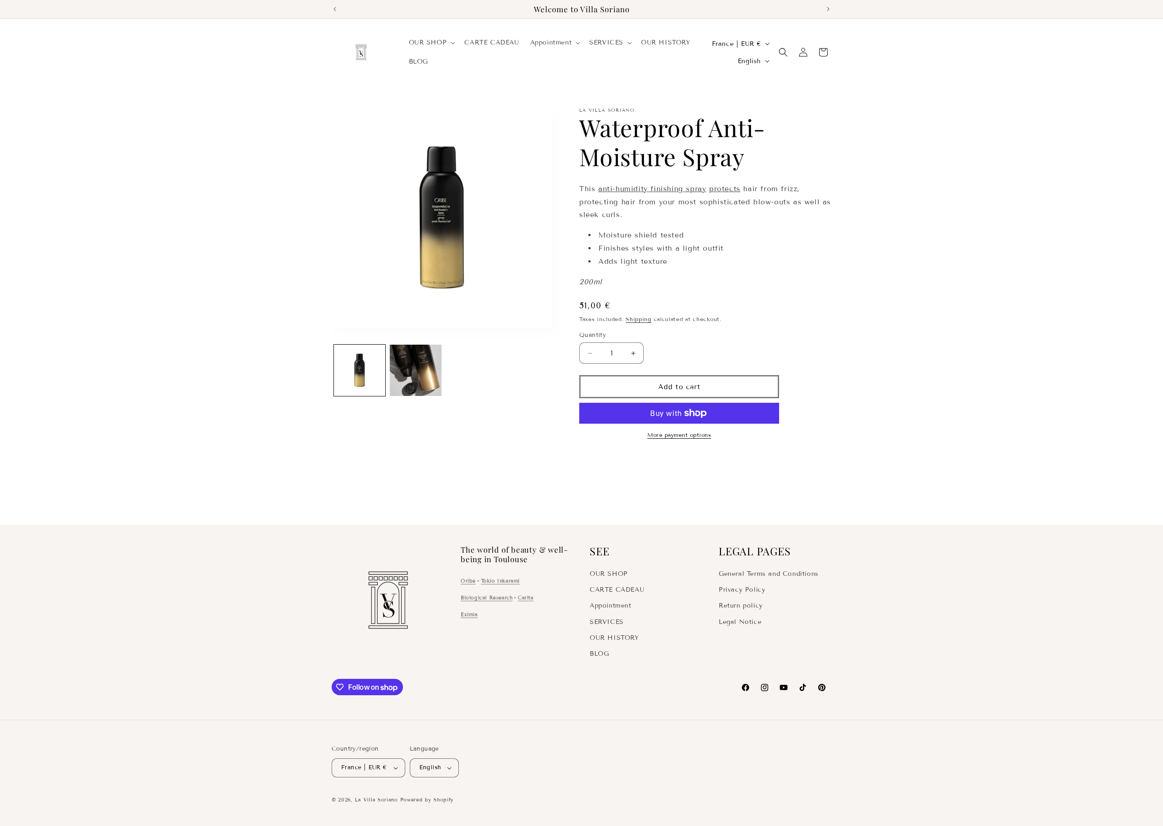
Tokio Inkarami (500, 581)
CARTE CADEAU (617, 590)
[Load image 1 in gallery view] (359, 370)
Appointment (610, 605)
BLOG (599, 654)
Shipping (638, 319)
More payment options (679, 434)
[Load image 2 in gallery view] (415, 370)
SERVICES (607, 622)
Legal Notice (740, 622)
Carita (526, 597)
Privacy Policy (742, 590)
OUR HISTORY (614, 638)
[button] (431, 42)
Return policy (741, 605)
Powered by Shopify (427, 799)
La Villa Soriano (376, 799)
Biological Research (486, 597)
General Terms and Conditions (769, 574)
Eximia (469, 614)
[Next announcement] (828, 9)
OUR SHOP (609, 574)
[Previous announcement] (335, 9)
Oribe (468, 581)
